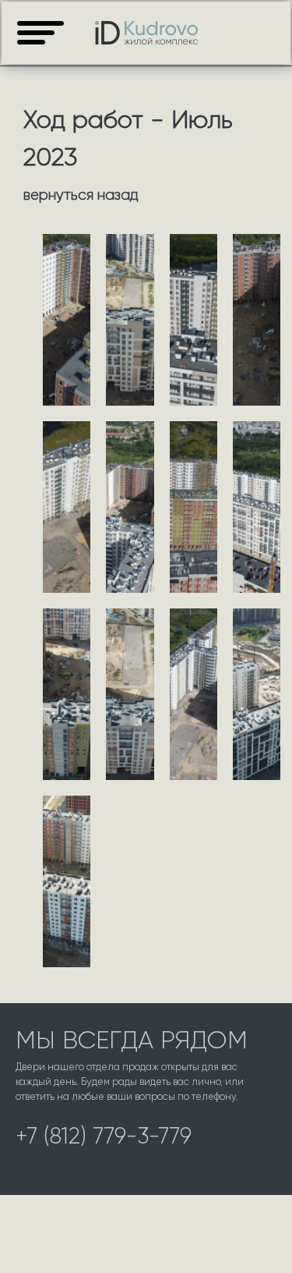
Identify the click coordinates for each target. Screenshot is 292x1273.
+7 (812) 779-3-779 (104, 1136)
